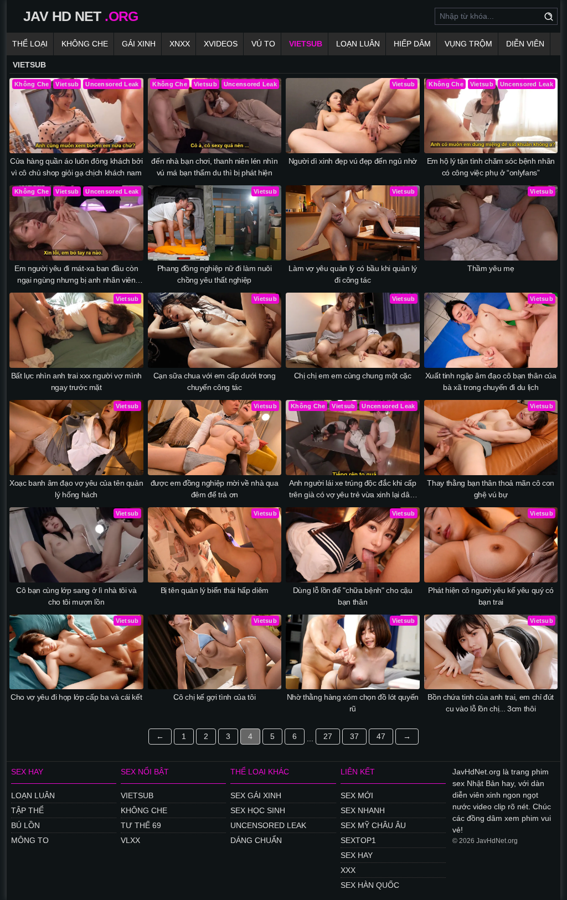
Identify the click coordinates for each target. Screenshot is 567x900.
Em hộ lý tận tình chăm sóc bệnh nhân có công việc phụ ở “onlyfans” (491, 167)
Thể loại (30, 43)
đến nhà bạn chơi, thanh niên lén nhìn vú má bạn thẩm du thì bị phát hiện (214, 167)
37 (354, 736)
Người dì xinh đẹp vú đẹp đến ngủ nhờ (352, 161)
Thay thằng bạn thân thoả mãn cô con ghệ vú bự (490, 488)
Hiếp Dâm (412, 43)
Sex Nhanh (363, 810)
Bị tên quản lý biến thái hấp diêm (215, 590)
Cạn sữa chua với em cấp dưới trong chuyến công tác (214, 381)
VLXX (130, 840)
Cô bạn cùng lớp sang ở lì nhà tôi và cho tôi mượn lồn (76, 596)
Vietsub (305, 43)
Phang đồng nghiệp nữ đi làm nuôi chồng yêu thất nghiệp (214, 274)
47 (381, 736)
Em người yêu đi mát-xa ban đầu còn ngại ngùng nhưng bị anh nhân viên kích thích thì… (76, 275)
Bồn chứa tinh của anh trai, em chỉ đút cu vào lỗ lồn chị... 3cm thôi (490, 703)
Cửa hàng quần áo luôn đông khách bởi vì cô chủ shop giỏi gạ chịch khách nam (76, 167)
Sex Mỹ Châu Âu (373, 825)
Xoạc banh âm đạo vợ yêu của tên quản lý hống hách (76, 488)
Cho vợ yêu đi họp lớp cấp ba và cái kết (76, 697)
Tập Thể (27, 810)
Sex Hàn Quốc (370, 885)
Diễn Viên (525, 43)
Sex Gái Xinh (255, 795)
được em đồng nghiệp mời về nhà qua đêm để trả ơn (215, 488)
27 (327, 736)
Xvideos (221, 43)
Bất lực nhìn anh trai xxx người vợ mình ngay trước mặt (76, 381)
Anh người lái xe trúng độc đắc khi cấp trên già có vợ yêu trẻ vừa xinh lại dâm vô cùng (352, 489)
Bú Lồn (25, 825)
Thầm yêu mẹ (490, 268)
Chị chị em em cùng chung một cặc (352, 375)
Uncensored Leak (268, 825)
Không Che (84, 43)
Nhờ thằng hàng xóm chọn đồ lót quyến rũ (353, 703)
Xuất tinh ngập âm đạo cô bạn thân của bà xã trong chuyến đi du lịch (490, 381)
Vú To (263, 43)
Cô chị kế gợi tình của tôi (214, 697)
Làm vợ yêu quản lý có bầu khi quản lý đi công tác (352, 274)
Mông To (30, 840)
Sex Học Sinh (257, 810)
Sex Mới (357, 795)
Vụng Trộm (468, 43)
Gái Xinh (139, 43)
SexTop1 (358, 840)
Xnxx (179, 43)
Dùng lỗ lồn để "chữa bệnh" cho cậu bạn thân (353, 596)
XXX (348, 870)
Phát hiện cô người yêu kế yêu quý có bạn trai (490, 596)
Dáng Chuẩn (256, 840)
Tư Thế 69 (141, 825)
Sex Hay (357, 855)
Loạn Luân (358, 43)
